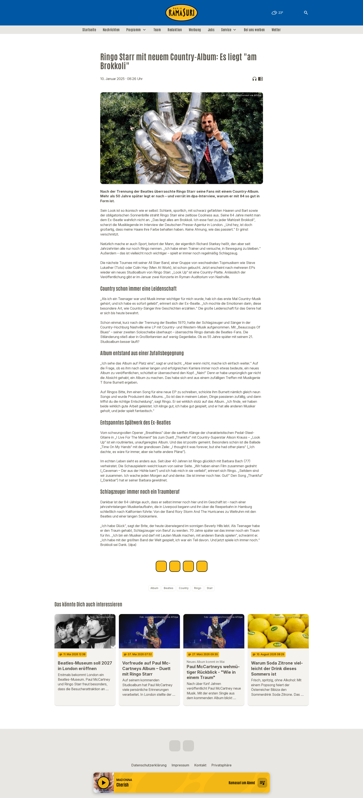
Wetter (276, 30)
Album (154, 588)
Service (226, 30)
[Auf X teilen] (175, 566)
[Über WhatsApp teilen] (188, 566)
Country (184, 588)
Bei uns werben (254, 30)
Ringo (197, 588)
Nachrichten (111, 30)
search (306, 12)
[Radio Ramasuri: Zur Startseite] (181, 12)
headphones (254, 78)
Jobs (211, 30)
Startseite (89, 30)
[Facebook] (58, 12)
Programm (133, 30)
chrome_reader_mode (260, 78)
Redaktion (175, 30)
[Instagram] (67, 12)
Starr (210, 588)
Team (157, 30)
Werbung (195, 30)
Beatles (168, 588)
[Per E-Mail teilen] (202, 566)
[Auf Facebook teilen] (161, 566)
